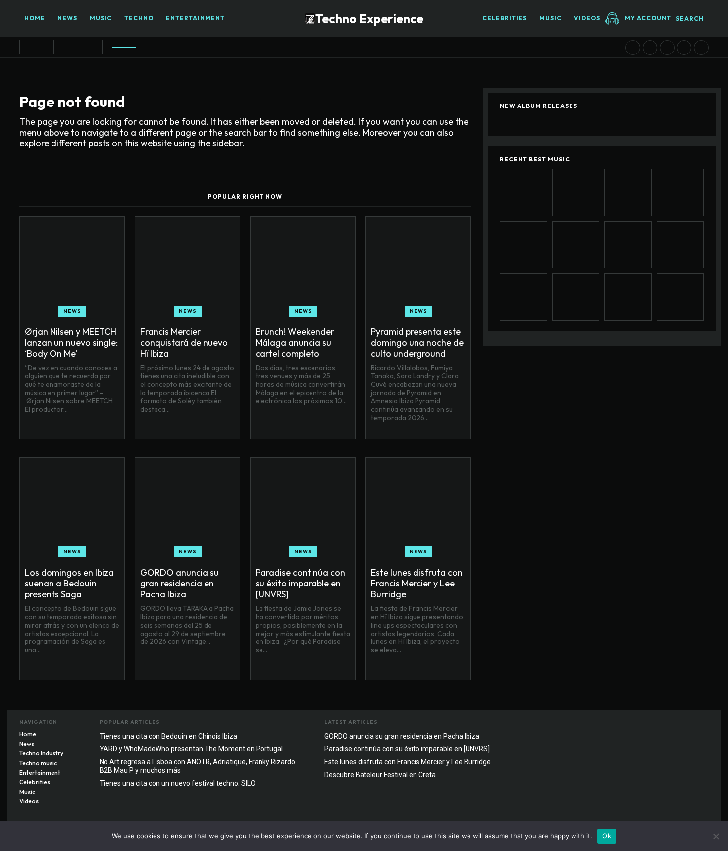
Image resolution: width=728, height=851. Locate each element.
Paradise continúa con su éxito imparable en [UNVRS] (300, 583)
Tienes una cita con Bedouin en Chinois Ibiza (168, 736)
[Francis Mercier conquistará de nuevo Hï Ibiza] (44, 47)
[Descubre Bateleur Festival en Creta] (684, 47)
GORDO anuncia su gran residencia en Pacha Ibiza (179, 583)
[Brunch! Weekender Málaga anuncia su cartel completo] (61, 47)
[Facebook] (661, 724)
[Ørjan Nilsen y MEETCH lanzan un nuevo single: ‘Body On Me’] (27, 47)
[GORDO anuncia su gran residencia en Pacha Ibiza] (633, 47)
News (72, 311)
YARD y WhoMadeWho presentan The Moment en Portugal (191, 749)
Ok (606, 836)
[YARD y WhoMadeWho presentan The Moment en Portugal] (628, 297)
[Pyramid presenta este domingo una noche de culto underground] (78, 47)
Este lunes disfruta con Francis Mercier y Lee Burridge (417, 583)
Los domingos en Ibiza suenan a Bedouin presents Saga (69, 583)
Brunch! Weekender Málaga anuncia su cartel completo (295, 342)
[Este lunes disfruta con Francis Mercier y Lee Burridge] (667, 47)
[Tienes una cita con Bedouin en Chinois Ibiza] (701, 47)
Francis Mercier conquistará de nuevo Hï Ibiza (184, 342)
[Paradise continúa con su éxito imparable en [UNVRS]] (650, 47)
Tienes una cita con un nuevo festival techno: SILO (178, 783)
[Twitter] (701, 724)
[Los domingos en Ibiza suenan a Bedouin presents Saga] (95, 47)
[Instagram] (681, 724)
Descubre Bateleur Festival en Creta (380, 775)
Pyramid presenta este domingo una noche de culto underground (417, 342)
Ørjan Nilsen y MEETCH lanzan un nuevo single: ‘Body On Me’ (71, 342)
